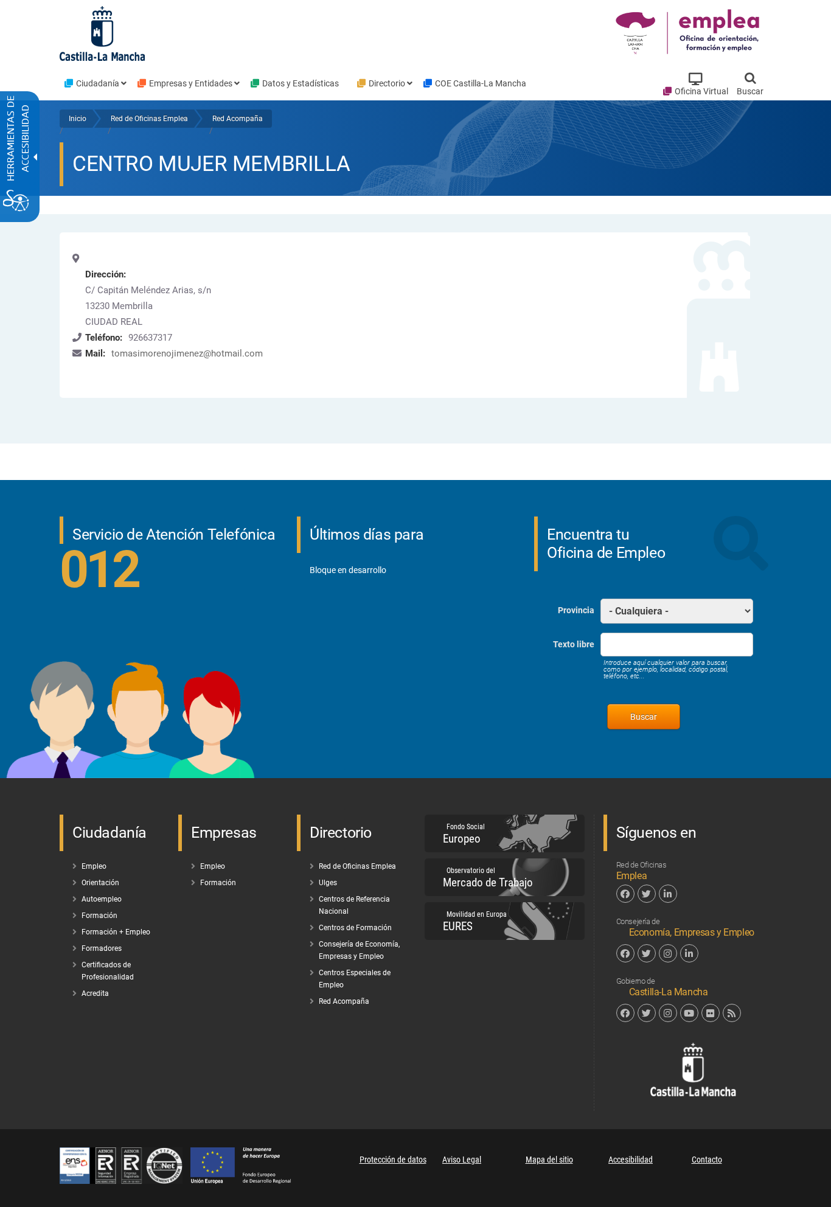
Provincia (576, 610)
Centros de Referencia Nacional (354, 905)
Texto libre (573, 644)
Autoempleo (102, 899)
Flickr (710, 1013)
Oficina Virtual (701, 91)
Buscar (750, 91)
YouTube (689, 1013)
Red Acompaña (237, 118)
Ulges (328, 882)
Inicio (77, 118)
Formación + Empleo (116, 932)
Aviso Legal (461, 1159)
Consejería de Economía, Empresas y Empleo (359, 950)
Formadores (102, 948)
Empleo (94, 866)
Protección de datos (393, 1159)
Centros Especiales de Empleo (355, 979)
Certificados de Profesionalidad (108, 971)
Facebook (625, 894)
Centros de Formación (355, 928)
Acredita (95, 993)
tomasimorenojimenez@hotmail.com (187, 353)
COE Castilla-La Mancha (480, 83)
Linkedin (668, 894)
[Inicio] (689, 33)
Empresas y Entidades (190, 83)
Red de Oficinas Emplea (149, 118)
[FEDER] (246, 1181)
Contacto (707, 1159)
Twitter (647, 894)
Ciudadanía (97, 83)
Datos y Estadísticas (300, 83)
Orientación (100, 882)
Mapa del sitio (549, 1159)
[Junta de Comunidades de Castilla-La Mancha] (102, 33)
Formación (99, 915)
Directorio (387, 83)
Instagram (668, 953)
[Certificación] (125, 1181)
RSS (732, 1013)
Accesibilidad (630, 1159)
